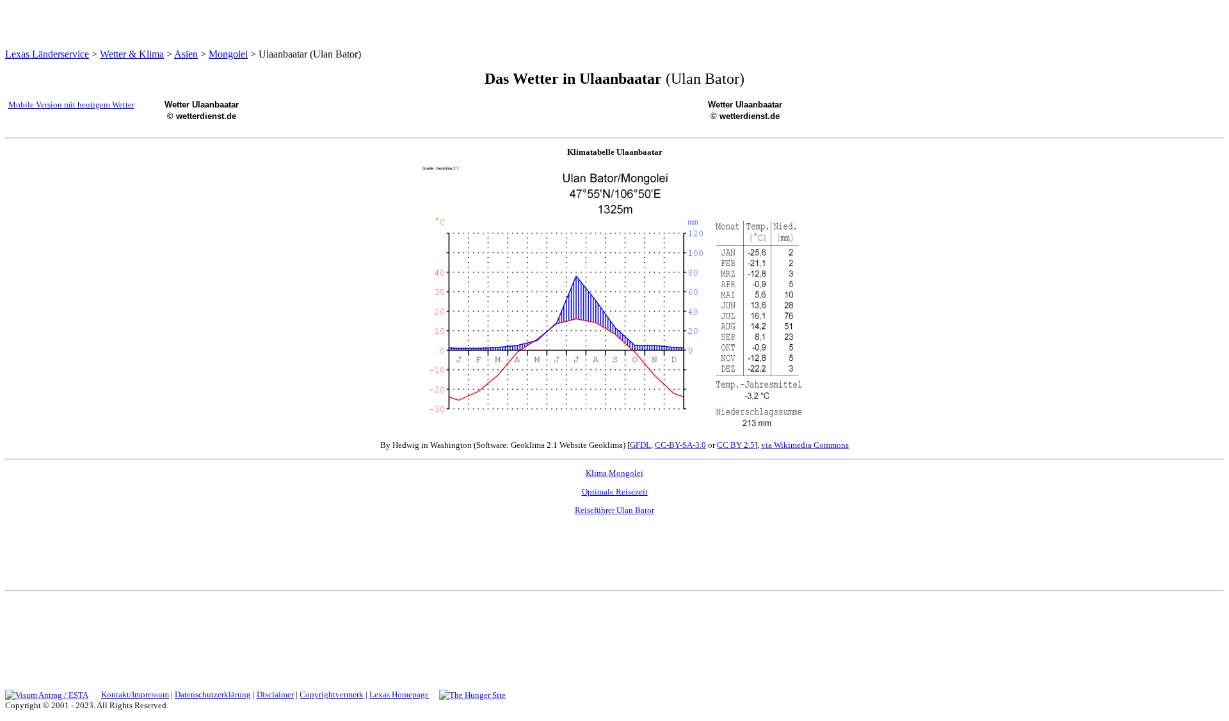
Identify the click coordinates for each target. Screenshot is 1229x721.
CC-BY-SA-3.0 (680, 445)
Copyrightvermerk (332, 694)
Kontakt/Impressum (135, 694)
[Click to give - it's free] (472, 694)
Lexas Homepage (399, 694)
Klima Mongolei (614, 473)
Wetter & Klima (132, 54)
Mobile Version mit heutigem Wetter (71, 104)
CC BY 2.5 (736, 445)
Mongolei (228, 54)
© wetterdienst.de (201, 116)
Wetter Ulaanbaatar (202, 104)
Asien (186, 54)
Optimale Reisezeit (615, 491)
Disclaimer (275, 694)
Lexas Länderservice (47, 54)
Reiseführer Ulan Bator (614, 510)
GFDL (640, 445)
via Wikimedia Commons (805, 445)
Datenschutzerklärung (213, 694)
